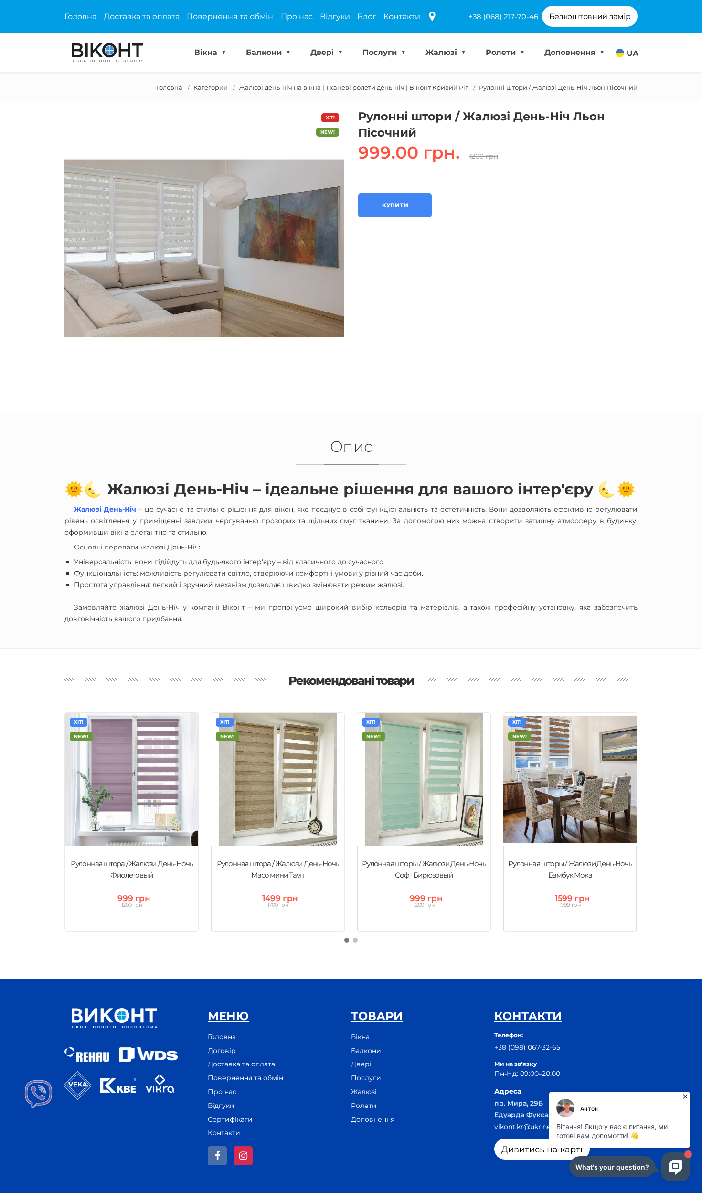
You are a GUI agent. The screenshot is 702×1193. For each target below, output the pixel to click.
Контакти (401, 16)
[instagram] (243, 1155)
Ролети (502, 52)
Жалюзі (442, 52)
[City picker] (432, 17)
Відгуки (335, 16)
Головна (80, 16)
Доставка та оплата (142, 16)
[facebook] (217, 1155)
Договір (222, 1050)
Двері (323, 52)
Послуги (380, 52)
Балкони (265, 52)
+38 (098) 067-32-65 (527, 1047)
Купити (395, 205)
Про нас (297, 16)
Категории (210, 87)
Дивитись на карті (542, 1149)
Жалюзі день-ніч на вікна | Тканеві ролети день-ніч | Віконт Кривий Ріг (353, 87)
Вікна (207, 52)
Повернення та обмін (230, 16)
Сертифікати (230, 1119)
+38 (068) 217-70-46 (503, 16)
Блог (366, 16)
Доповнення (571, 52)
